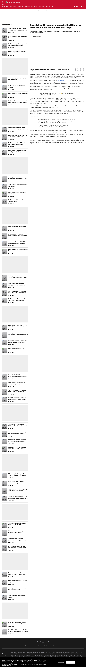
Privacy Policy (15, 661)
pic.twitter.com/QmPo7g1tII (68, 93)
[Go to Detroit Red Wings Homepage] (13, 2)
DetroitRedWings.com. (63, 80)
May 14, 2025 (60, 126)
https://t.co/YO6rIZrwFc (49, 125)
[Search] (83, 6)
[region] (43, 662)
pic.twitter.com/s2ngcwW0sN (61, 125)
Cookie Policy (24, 661)
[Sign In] (81, 6)
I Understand (70, 662)
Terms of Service (7, 665)
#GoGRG (64, 122)
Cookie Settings (61, 662)
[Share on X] (78, 69)
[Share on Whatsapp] (75, 69)
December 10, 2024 (51, 94)
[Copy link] (83, 69)
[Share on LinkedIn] (81, 69)
